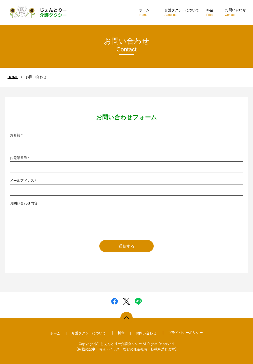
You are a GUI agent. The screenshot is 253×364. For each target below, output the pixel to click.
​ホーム (144, 10)
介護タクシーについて (182, 10)
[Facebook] (114, 301)
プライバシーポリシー (185, 333)
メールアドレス (22, 180)
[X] (126, 301)
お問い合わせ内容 (24, 203)
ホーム (55, 333)
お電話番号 (18, 157)
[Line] (138, 301)
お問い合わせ (235, 10)
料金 (209, 10)
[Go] (126, 318)
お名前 (15, 135)
